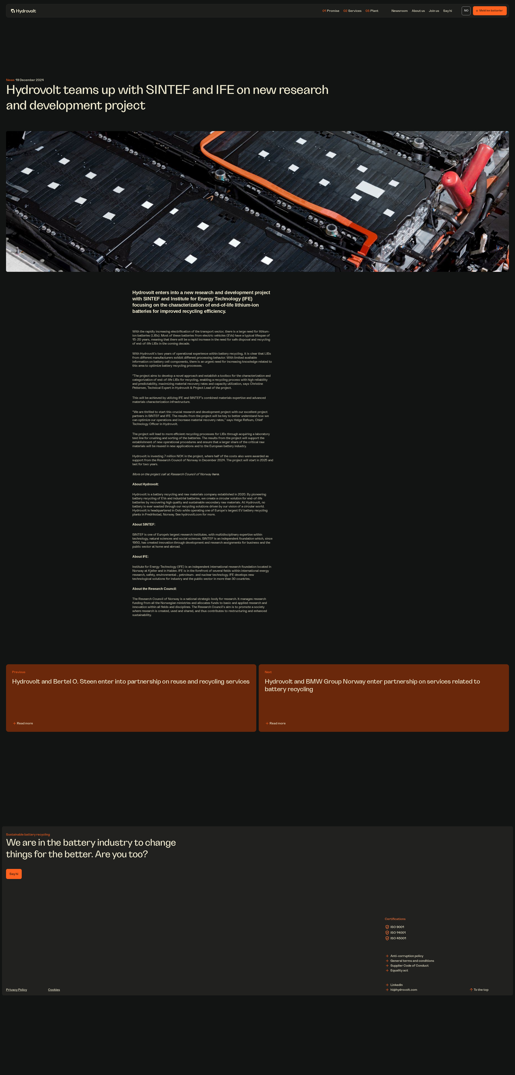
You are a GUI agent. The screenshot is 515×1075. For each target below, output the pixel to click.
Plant (372, 10)
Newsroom (399, 10)
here (215, 474)
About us (418, 10)
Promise (330, 10)
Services (352, 10)
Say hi (447, 10)
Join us (434, 10)
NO (466, 10)
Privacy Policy (16, 989)
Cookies (54, 989)
